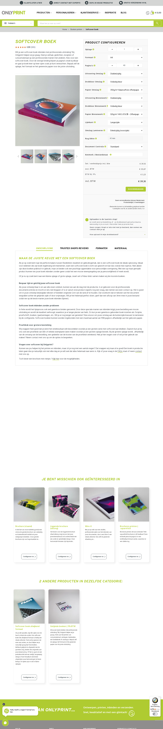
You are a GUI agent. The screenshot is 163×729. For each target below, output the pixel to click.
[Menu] (159, 697)
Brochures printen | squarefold (129, 527)
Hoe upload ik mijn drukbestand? (104, 234)
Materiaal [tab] (121, 248)
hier (143, 208)
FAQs (120, 351)
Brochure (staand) (23, 526)
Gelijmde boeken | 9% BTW (63, 626)
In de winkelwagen (135, 189)
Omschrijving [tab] (44, 248)
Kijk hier (55, 359)
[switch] (155, 714)
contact (138, 351)
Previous (18, 156)
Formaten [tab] (101, 248)
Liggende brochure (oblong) (59, 527)
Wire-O (88, 526)
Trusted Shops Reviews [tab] (74, 248)
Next (77, 156)
